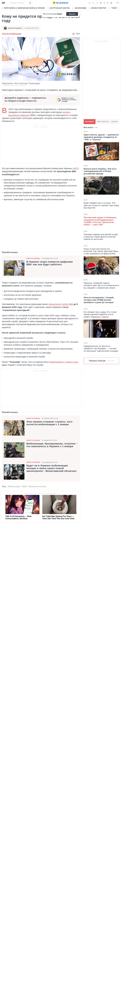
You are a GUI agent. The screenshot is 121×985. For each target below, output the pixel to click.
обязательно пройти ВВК (61, 304)
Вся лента (88, 127)
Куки (59, 14)
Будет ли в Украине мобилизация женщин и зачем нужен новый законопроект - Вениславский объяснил (51, 468)
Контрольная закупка (60, 8)
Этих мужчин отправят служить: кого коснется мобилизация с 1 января (49, 423)
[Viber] (93, 3)
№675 (75, 168)
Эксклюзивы (80, 8)
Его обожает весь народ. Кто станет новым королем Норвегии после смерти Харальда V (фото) (100, 314)
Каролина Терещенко (15, 28)
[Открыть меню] (4, 3)
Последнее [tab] (89, 121)
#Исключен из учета (37, 486)
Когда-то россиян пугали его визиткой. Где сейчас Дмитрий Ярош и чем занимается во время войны (101, 251)
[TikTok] (111, 3)
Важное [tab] (114, 121)
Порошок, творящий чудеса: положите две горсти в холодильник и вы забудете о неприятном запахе (101, 285)
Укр (117, 3)
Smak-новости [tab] (103, 121)
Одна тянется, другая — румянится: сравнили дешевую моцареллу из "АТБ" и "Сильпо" (101, 137)
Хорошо (72, 14)
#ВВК (24, 486)
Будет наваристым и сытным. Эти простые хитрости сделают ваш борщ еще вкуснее (101, 205)
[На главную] (60, 3)
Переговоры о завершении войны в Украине (24, 8)
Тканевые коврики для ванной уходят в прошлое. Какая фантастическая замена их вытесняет (101, 236)
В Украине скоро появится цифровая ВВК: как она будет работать (49, 263)
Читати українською (11, 34)
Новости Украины (33, 258)
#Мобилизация (13, 486)
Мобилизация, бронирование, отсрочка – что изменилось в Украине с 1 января (52, 445)
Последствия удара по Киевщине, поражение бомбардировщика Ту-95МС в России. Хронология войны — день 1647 (100, 221)
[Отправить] (30, 3)
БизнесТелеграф (98, 8)
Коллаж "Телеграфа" (30, 83)
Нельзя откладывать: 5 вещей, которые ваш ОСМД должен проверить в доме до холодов (99, 299)
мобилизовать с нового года (64, 362)
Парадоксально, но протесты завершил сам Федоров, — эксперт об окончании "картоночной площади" (101, 348)
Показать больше (97, 361)
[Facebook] (89, 3)
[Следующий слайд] (118, 8)
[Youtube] (101, 3)
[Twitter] (104, 2)
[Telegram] (97, 3)
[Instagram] (107, 3)
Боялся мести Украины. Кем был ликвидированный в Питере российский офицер (100, 171)
